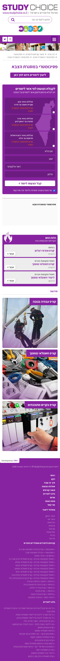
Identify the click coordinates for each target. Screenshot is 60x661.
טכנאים (52, 525)
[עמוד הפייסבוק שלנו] (10, 39)
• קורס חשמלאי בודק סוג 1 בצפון (41, 656)
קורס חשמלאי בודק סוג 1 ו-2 (20, 558)
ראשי (52, 475)
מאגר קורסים (49, 490)
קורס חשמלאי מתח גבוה (22, 574)
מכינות (52, 538)
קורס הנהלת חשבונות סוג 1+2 (31, 549)
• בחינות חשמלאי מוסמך (44, 630)
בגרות (52, 535)
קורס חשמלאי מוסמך (23, 568)
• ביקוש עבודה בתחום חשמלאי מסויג (40, 643)
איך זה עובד (49, 482)
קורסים (52, 528)
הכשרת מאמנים (35, 597)
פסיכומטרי (17, 54)
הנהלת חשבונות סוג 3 (34, 552)
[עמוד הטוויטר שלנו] (4, 39)
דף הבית (51, 54)
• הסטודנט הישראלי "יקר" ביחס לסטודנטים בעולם (34, 646)
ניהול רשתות (39, 555)
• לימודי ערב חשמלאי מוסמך (43, 653)
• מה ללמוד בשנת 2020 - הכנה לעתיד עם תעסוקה (33, 624)
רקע (53, 479)
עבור (11, 253)
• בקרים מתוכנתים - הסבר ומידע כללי (39, 621)
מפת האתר (50, 501)
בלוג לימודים (49, 493)
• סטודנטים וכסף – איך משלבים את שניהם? (37, 633)
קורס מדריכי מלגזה (37, 587)
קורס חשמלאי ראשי (24, 571)
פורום (52, 497)
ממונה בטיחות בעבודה (36, 581)
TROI (15, 460)
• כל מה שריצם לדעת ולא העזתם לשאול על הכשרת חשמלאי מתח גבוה (29, 610)
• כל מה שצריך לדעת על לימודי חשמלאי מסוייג (35, 614)
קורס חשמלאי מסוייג (23, 562)
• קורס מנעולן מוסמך (46, 627)
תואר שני (51, 519)
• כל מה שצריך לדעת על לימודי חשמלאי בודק (36, 617)
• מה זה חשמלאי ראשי (45, 649)
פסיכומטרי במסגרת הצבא (44, 57)
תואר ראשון (50, 516)
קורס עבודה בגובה (38, 594)
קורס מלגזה (40, 590)
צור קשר (51, 504)
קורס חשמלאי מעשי (23, 565)
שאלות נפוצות (48, 486)
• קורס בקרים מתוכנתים (45, 640)
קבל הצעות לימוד (30, 183)
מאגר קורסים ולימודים (35, 54)
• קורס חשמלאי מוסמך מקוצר (42, 637)
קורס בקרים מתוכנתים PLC (20, 578)
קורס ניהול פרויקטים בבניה (35, 584)
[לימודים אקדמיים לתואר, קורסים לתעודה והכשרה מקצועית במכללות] (30, 13)
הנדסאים (51, 522)
